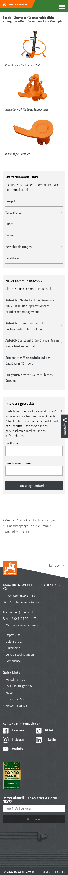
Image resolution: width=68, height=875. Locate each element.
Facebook (17, 730)
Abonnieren (34, 818)
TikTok (48, 730)
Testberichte (13, 212)
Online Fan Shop (16, 698)
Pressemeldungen (17, 705)
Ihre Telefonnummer (18, 463)
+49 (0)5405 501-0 (25, 611)
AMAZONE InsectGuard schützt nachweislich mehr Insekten (25, 325)
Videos (9, 235)
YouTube (17, 748)
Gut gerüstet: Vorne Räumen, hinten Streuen (29, 377)
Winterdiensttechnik (17, 531)
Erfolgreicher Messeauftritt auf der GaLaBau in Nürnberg (27, 360)
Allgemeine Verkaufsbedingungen (19, 651)
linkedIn (50, 739)
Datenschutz (14, 641)
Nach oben (54, 565)
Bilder (9, 223)
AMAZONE (9, 519)
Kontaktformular (16, 679)
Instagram (18, 739)
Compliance (13, 660)
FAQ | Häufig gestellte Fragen (19, 689)
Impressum (13, 634)
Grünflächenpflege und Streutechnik (28, 525)
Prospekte (11, 200)
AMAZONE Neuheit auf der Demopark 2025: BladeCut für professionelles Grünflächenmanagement (29, 305)
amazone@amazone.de (28, 624)
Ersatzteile (12, 257)
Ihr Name (11, 443)
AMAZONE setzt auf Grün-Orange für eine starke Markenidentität (32, 343)
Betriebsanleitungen (18, 246)
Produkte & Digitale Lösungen (37, 519)
